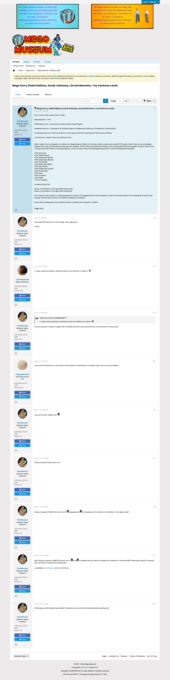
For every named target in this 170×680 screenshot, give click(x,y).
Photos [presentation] (48, 94)
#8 (154, 507)
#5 (154, 361)
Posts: (16, 135)
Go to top (152, 656)
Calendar (41, 66)
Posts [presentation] (17, 94)
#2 (154, 218)
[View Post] (66, 318)
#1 (155, 108)
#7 (154, 458)
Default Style (20, 656)
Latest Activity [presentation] (32, 94)
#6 (154, 410)
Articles (36, 62)
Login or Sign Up (149, 2)
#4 (154, 313)
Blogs (26, 62)
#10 (154, 604)
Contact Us (113, 656)
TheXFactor (49, 568)
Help (104, 656)
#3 (154, 266)
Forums (16, 62)
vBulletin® (85, 667)
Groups (47, 62)
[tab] (17, 94)
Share (24, 139)
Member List (30, 66)
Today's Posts (18, 66)
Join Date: (18, 130)
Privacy (124, 656)
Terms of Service (137, 656)
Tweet (23, 144)
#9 (154, 555)
